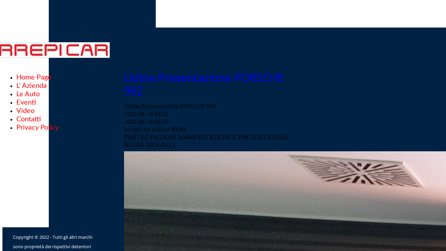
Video (25, 110)
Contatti (28, 119)
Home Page (34, 77)
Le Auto (28, 94)
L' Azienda (31, 85)
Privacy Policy (37, 127)
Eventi (26, 102)
